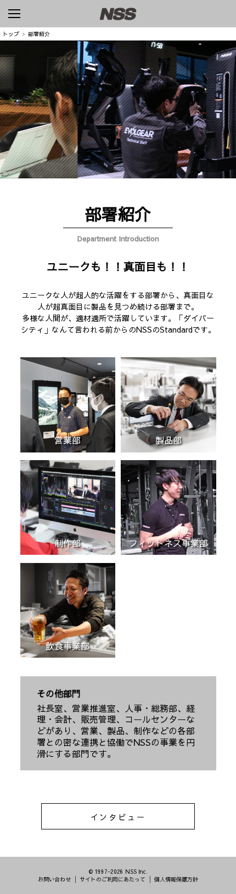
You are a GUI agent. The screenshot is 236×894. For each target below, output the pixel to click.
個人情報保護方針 (176, 879)
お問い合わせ (54, 879)
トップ (11, 34)
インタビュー (118, 816)
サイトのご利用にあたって (112, 879)
